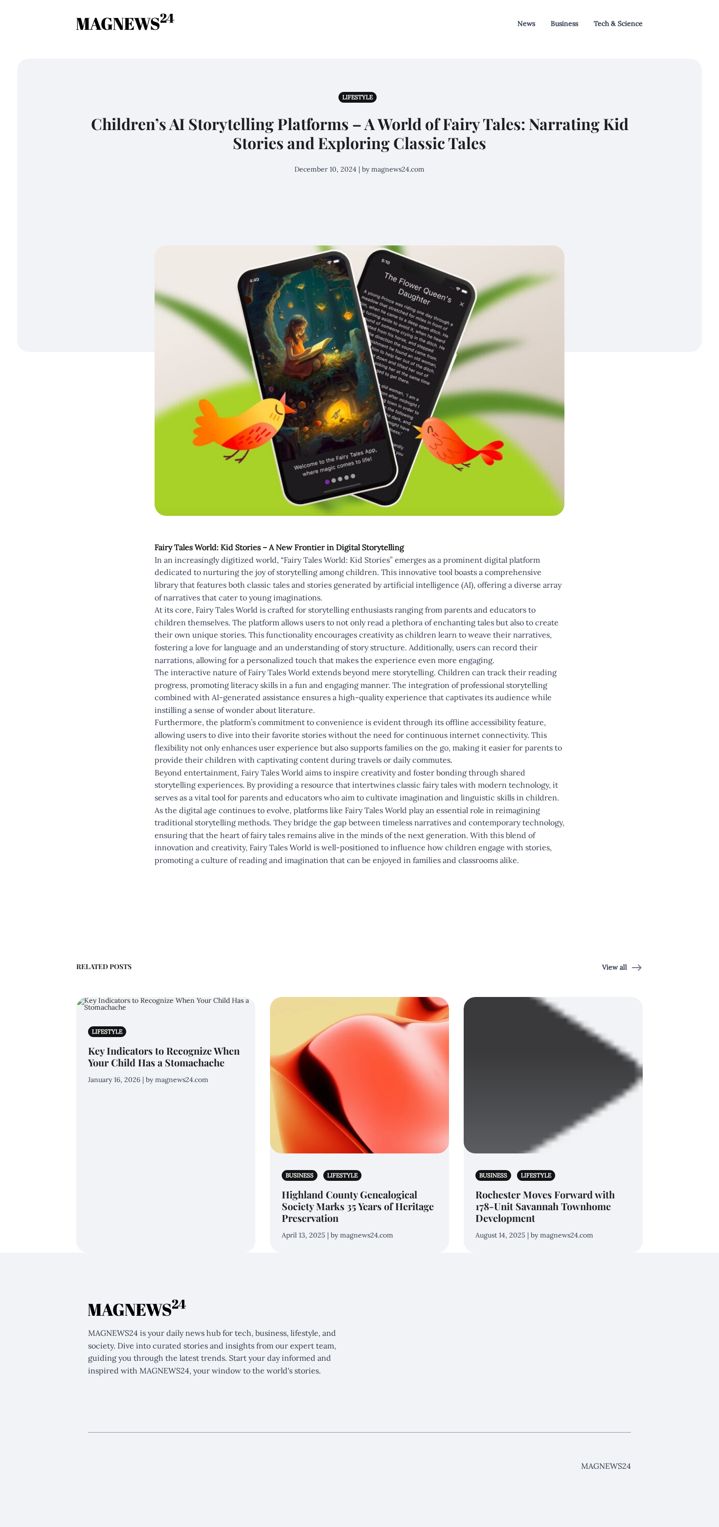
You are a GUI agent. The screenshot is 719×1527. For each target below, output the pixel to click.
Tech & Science (618, 23)
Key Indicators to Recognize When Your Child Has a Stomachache (164, 1056)
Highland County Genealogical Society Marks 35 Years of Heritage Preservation (358, 1206)
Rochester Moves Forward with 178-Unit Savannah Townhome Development (545, 1206)
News (526, 23)
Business (564, 23)
